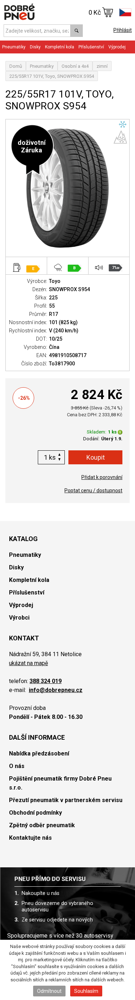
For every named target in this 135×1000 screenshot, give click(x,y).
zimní (102, 66)
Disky (16, 567)
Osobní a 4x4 (75, 66)
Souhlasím (86, 991)
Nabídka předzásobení (39, 753)
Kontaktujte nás (30, 837)
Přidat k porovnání (101, 477)
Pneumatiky (42, 66)
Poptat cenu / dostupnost (93, 490)
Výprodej (117, 46)
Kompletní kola (29, 580)
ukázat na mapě (28, 663)
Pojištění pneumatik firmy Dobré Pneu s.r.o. (60, 783)
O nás (16, 766)
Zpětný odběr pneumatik (42, 825)
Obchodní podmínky (35, 812)
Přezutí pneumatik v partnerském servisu (65, 800)
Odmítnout (49, 991)
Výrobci (19, 617)
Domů (15, 66)
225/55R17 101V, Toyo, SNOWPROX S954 (51, 76)
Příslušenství (91, 46)
